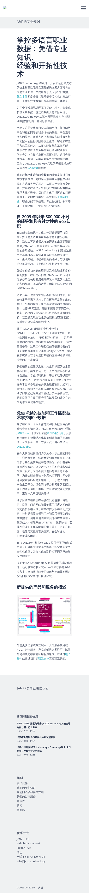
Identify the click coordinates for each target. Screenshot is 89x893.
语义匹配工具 (55, 433)
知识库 (21, 801)
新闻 (19, 805)
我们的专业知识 (28, 21)
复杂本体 (22, 96)
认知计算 (33, 168)
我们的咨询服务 (26, 796)
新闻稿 (21, 810)
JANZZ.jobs (23, 446)
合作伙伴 (22, 783)
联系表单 (43, 658)
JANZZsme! (23, 433)
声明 (40, 887)
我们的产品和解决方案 (30, 792)
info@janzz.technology (31, 861)
